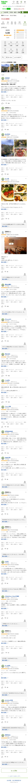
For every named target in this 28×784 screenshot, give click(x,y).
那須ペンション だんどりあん (8, 15)
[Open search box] (3, 57)
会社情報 (9, 780)
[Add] (25, 16)
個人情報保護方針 (16, 780)
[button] (5, 68)
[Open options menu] (26, 78)
